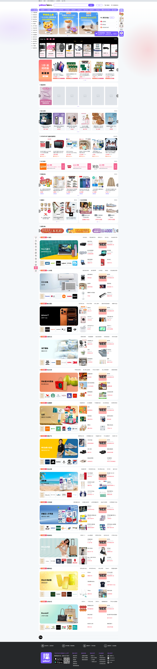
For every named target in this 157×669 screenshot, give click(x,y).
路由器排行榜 (114, 237)
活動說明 (115, 136)
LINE (111, 662)
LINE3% (83, 601)
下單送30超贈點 (113, 601)
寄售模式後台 (102, 657)
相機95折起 (114, 303)
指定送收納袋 (98, 336)
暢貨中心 (55, 10)
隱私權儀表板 (76, 665)
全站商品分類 (102, 663)
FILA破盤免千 (107, 436)
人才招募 (93, 659)
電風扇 (106, 270)
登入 (99, 5)
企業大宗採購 (94, 657)
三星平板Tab (81, 303)
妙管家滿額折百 (95, 502)
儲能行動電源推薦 (105, 303)
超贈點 (115, 10)
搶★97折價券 (104, 502)
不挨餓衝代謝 (97, 403)
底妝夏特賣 (83, 469)
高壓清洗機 (83, 336)
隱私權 (74, 659)
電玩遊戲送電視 (113, 270)
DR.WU (108, 469)
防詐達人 (107, 237)
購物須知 (75, 663)
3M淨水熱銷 (114, 336)
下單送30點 (90, 601)
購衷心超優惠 (85, 657)
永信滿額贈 (89, 403)
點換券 (42, 10)
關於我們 (75, 655)
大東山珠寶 (100, 568)
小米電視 (100, 270)
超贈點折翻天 (85, 655)
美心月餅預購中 (105, 369)
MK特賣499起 (92, 568)
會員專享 (92, 10)
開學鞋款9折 (81, 436)
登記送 (48, 10)
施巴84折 (115, 469)
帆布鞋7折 (115, 436)
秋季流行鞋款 (98, 535)
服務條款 (75, 661)
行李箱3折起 (114, 535)
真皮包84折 (106, 535)
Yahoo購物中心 (45, 5)
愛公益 (97, 10)
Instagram (112, 660)
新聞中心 (112, 655)
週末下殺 (86, 10)
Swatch (107, 568)
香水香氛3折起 (101, 469)
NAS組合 (85, 237)
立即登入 (112, 17)
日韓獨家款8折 (89, 436)
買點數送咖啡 (114, 568)
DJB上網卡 (96, 303)
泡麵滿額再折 (105, 601)
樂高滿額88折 (77, 502)
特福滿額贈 (90, 336)
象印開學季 (93, 270)
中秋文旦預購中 (96, 369)
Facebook (112, 658)
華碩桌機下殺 (92, 237)
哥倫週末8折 (98, 436)
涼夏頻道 (73, 10)
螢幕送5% (100, 237)
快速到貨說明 (102, 661)
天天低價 (67, 10)
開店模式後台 (102, 659)
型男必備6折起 (83, 568)
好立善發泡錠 (106, 403)
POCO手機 (89, 303)
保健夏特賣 (82, 403)
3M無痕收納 (106, 336)
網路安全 (75, 657)
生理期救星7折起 (113, 502)
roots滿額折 (90, 535)
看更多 (121, 29)
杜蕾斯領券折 (114, 403)
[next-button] (117, 230)
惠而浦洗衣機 (86, 270)
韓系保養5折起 (92, 469)
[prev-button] (40, 230)
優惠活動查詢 (85, 659)
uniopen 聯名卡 (107, 10)
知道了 (115, 33)
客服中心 (93, 655)
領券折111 (82, 535)
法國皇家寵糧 (114, 369)
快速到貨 (61, 10)
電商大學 (101, 655)
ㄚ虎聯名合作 (94, 661)
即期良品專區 (78, 369)
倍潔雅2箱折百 (85, 502)
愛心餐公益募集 (86, 369)
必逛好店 (80, 10)
